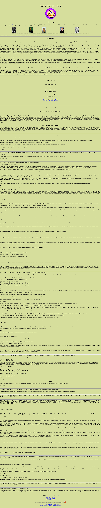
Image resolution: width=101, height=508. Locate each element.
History (46, 504)
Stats (55, 504)
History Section (45, 100)
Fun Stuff (54, 505)
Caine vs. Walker (11, 24)
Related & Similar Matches (53, 99)
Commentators (46, 505)
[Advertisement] (50, 2)
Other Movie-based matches (50, 499)
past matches (58, 495)
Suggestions (50, 504)
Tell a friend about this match (53, 100)
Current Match (45, 99)
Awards (41, 505)
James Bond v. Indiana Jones (50, 497)
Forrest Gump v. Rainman (50, 498)
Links (58, 504)
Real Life (50, 505)
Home (43, 504)
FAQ (53, 504)
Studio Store (58, 505)
